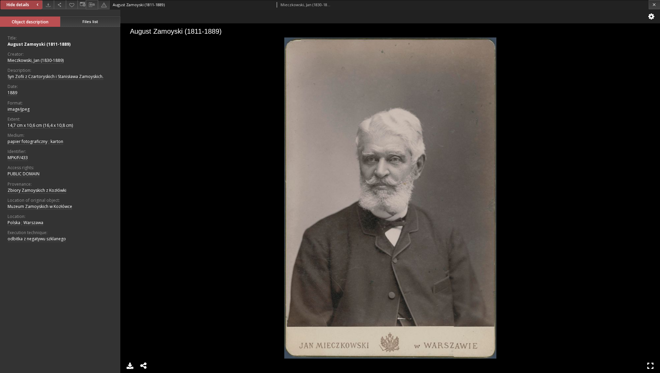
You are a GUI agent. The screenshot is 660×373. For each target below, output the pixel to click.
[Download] (48, 4)
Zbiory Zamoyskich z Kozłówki (37, 190)
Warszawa (33, 223)
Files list (90, 21)
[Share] (60, 4)
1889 (12, 93)
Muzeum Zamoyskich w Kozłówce (40, 206)
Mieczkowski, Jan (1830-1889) (36, 60)
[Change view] (82, 4)
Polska (14, 223)
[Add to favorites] (72, 4)
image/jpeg (19, 109)
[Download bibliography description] (92, 5)
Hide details (18, 5)
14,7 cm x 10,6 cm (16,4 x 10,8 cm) (40, 125)
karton (57, 141)
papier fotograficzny (27, 141)
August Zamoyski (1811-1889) (39, 44)
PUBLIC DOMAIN (24, 174)
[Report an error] (104, 4)
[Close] (654, 4)
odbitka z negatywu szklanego (37, 239)
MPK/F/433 (18, 158)
